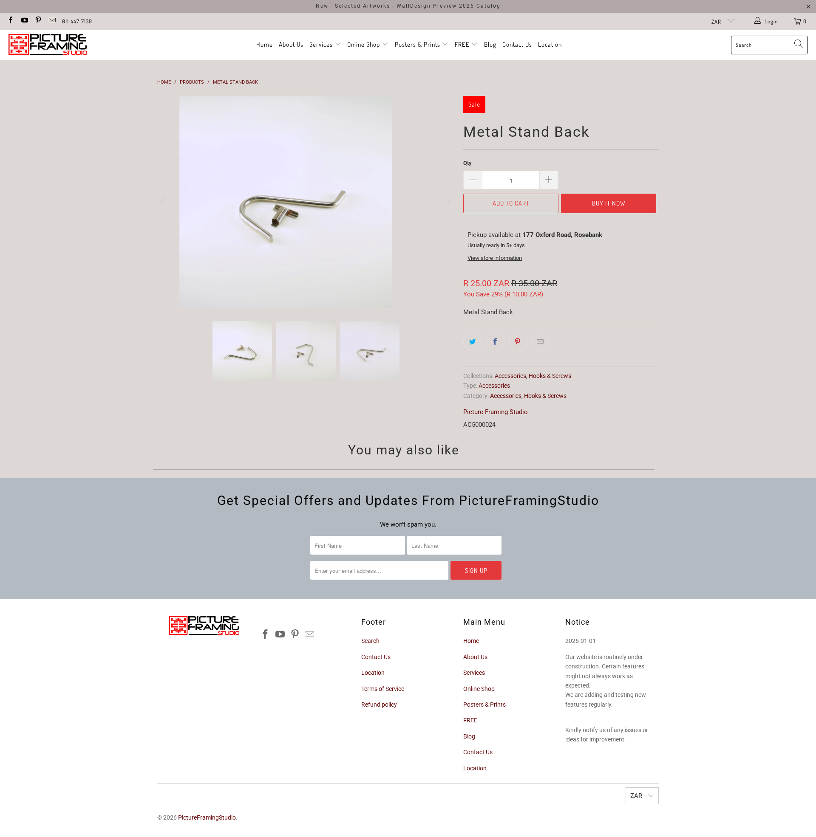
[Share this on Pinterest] (517, 342)
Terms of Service (382, 688)
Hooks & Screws (550, 375)
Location (550, 44)
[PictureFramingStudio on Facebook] (10, 21)
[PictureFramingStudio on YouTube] (24, 21)
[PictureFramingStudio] (47, 45)
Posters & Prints (417, 44)
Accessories (510, 375)
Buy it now (609, 203)
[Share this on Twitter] (472, 342)
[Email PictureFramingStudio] (51, 21)
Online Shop (363, 44)
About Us (291, 44)
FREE (463, 44)
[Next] (448, 202)
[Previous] (163, 202)
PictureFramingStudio (207, 817)
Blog (490, 44)
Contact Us (517, 44)
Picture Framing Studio (495, 412)
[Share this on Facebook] (495, 342)
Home (264, 44)
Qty (467, 163)
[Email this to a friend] (540, 342)
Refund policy (379, 704)
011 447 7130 (77, 21)
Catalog (488, 6)
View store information (495, 258)
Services (321, 44)
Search (370, 640)
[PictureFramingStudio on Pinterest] (38, 21)
